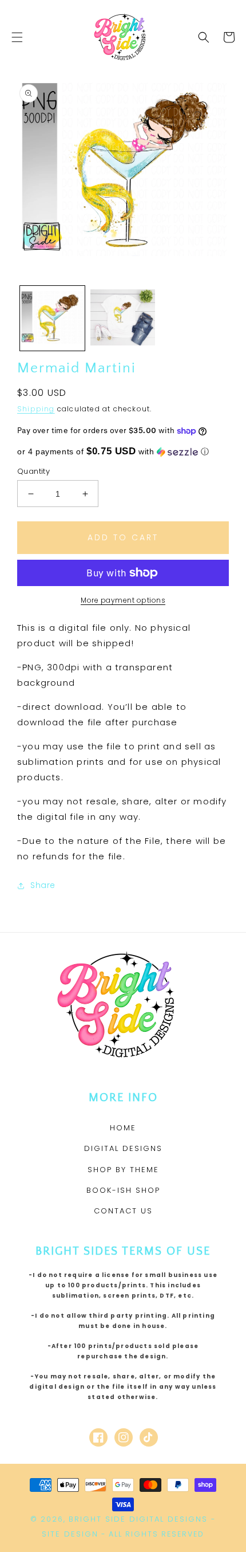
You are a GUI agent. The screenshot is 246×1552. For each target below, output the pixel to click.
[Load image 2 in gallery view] (122, 318)
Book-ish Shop (123, 1190)
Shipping (36, 409)
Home (123, 1127)
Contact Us (123, 1210)
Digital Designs (123, 1148)
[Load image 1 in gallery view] (52, 318)
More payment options (123, 600)
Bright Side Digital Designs (138, 1519)
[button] (17, 37)
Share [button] (42, 885)
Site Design (70, 1534)
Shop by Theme (123, 1169)
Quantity (33, 471)
